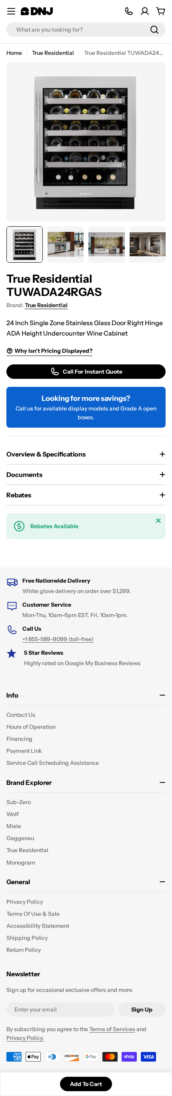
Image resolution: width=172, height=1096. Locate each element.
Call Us (31, 628)
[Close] (158, 520)
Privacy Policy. (25, 1038)
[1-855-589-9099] (129, 11)
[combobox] (86, 29)
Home (14, 52)
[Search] (154, 29)
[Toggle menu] (11, 11)
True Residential (53, 52)
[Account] (145, 11)
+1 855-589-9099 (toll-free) (58, 639)
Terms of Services (112, 1029)
